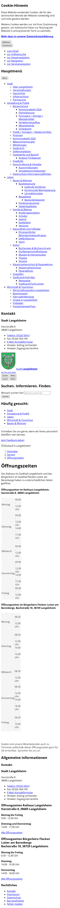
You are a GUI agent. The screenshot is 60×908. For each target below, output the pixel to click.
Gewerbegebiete (28, 206)
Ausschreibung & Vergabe (27, 164)
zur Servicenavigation (19, 64)
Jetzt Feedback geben (12, 440)
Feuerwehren (26, 270)
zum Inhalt (13, 51)
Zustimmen (7, 45)
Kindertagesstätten (29, 212)
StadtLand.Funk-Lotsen (31, 283)
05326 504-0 (18, 335)
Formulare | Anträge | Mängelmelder (31, 117)
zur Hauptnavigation (18, 57)
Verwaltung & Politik (18, 103)
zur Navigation (15, 60)
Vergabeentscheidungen (32, 170)
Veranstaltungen (22, 90)
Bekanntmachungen (24, 141)
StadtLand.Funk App (24, 277)
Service (11, 454)
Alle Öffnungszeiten (12, 832)
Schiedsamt (25, 128)
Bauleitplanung (27, 183)
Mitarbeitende (26, 125)
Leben (10, 177)
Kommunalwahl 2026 (30, 109)
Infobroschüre (21, 96)
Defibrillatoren (27, 238)
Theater (23, 258)
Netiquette (24, 280)
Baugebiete (25, 196)
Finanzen (18, 135)
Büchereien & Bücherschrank (35, 248)
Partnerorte (19, 99)
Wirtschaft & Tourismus (20, 287)
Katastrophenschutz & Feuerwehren (33, 264)
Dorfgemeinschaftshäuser (33, 251)
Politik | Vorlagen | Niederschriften (32, 132)
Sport (22, 241)
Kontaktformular (20, 342)
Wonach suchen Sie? (12, 392)
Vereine (23, 261)
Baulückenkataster (34, 199)
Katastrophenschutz (30, 267)
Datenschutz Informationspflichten (32, 174)
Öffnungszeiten (15, 457)
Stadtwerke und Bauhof (26, 154)
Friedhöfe (18, 161)
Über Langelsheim (23, 86)
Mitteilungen (20, 145)
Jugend (22, 219)
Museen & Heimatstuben (32, 254)
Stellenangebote (22, 151)
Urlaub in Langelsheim (25, 300)
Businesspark (20, 293)
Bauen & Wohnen (22, 180)
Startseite (12, 451)
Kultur (16, 245)
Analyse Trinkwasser (30, 158)
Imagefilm (18, 274)
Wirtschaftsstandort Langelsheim (31, 290)
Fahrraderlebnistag (23, 296)
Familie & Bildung (22, 209)
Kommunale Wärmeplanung (39, 190)
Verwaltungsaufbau (29, 122)
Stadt (10, 83)
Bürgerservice (20, 106)
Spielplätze (25, 222)
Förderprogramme (29, 203)
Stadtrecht (18, 148)
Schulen (23, 216)
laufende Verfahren (35, 187)
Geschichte (19, 93)
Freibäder (18, 303)
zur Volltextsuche (16, 54)
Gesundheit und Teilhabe (26, 229)
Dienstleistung (27, 112)
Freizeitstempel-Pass (24, 306)
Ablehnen (6, 42)
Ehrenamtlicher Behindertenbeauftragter (32, 234)
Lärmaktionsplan (33, 193)
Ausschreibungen (28, 167)
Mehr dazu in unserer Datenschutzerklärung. (27, 36)
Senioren (24, 225)
